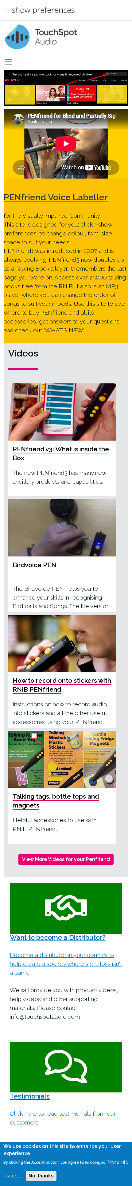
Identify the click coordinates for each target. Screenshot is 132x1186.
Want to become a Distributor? (58, 937)
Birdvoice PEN (34, 565)
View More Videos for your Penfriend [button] (66, 859)
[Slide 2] (71, 97)
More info (118, 1162)
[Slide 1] (60, 97)
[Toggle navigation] (8, 62)
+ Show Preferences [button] (40, 10)
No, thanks (41, 1175)
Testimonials (30, 1096)
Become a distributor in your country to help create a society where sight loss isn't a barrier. (66, 963)
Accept (14, 1176)
